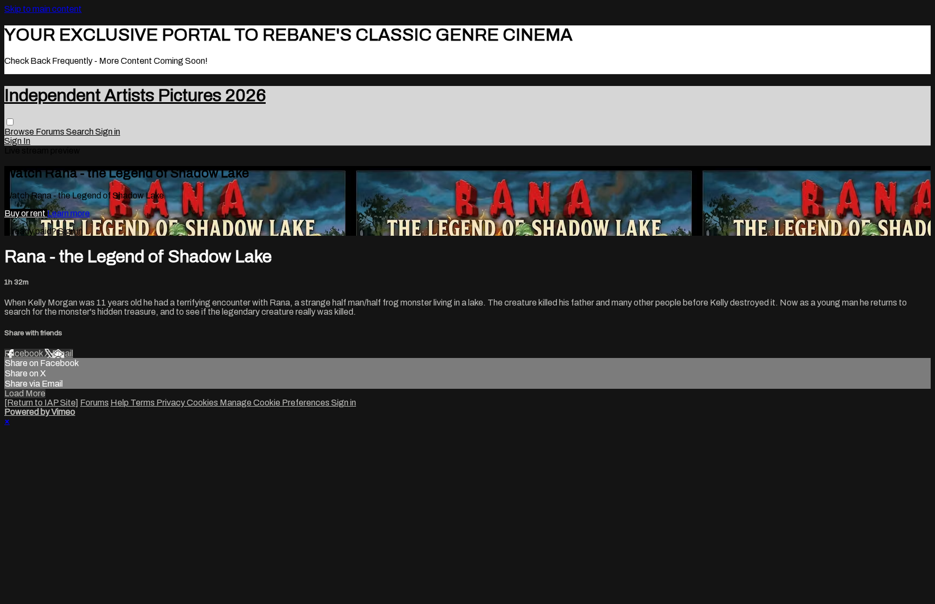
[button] (10, 121)
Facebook (24, 353)
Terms (143, 402)
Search (80, 131)
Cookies (203, 402)
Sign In (17, 140)
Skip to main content (43, 9)
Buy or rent (25, 213)
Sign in (107, 131)
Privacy (171, 402)
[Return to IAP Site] (41, 402)
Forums (51, 131)
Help (120, 402)
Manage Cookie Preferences (275, 402)
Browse (20, 131)
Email (62, 353)
